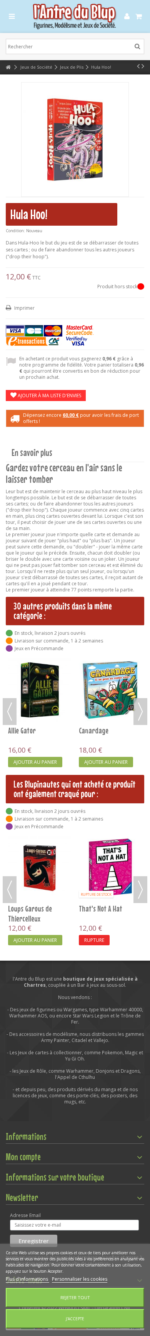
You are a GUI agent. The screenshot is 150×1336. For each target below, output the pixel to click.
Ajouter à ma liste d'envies (49, 395)
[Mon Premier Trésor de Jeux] (39, 845)
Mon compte (23, 1156)
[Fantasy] (110, 667)
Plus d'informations (27, 1279)
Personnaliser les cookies (79, 1279)
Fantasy (89, 686)
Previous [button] (10, 711)
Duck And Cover (28, 686)
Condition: (15, 230)
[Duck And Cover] (39, 667)
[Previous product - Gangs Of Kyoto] (138, 66)
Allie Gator (93, 908)
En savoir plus (32, 452)
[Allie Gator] (110, 868)
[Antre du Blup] (75, 16)
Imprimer (24, 308)
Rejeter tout (75, 1297)
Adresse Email (25, 1215)
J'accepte (75, 1318)
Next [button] (140, 711)
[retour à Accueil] (8, 67)
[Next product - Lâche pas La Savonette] (143, 66)
